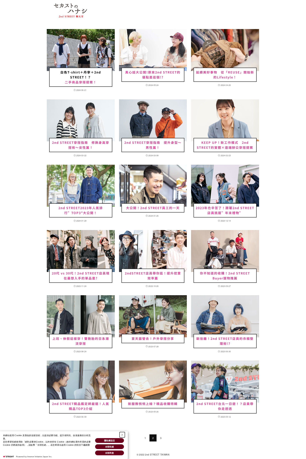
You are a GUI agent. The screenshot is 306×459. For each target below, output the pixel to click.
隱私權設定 (109, 440)
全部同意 (109, 453)
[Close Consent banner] (122, 434)
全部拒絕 (109, 447)
